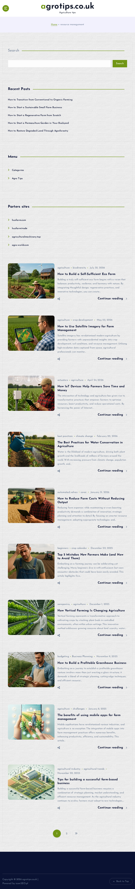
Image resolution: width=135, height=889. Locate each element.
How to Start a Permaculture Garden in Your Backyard (38, 123)
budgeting (63, 656)
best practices (65, 436)
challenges (79, 709)
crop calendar (79, 548)
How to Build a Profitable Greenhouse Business (92, 663)
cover (84, 492)
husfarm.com (19, 220)
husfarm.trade (19, 228)
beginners (62, 548)
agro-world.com (20, 245)
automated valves (67, 492)
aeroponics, (63, 604)
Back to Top (122, 881)
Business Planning (82, 656)
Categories (18, 170)
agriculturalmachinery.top (26, 237)
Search (13, 50)
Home (54, 24)
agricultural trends (94, 769)
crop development (83, 320)
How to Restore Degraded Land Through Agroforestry (38, 131)
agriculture (63, 268)
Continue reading (111, 298)
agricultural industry (69, 769)
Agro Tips (17, 178)
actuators (62, 380)
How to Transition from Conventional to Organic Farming (40, 100)
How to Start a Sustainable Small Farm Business (35, 107)
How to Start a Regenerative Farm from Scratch (34, 115)
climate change (84, 436)
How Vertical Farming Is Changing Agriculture (91, 610)
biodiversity (79, 268)
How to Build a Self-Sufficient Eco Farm (86, 274)
